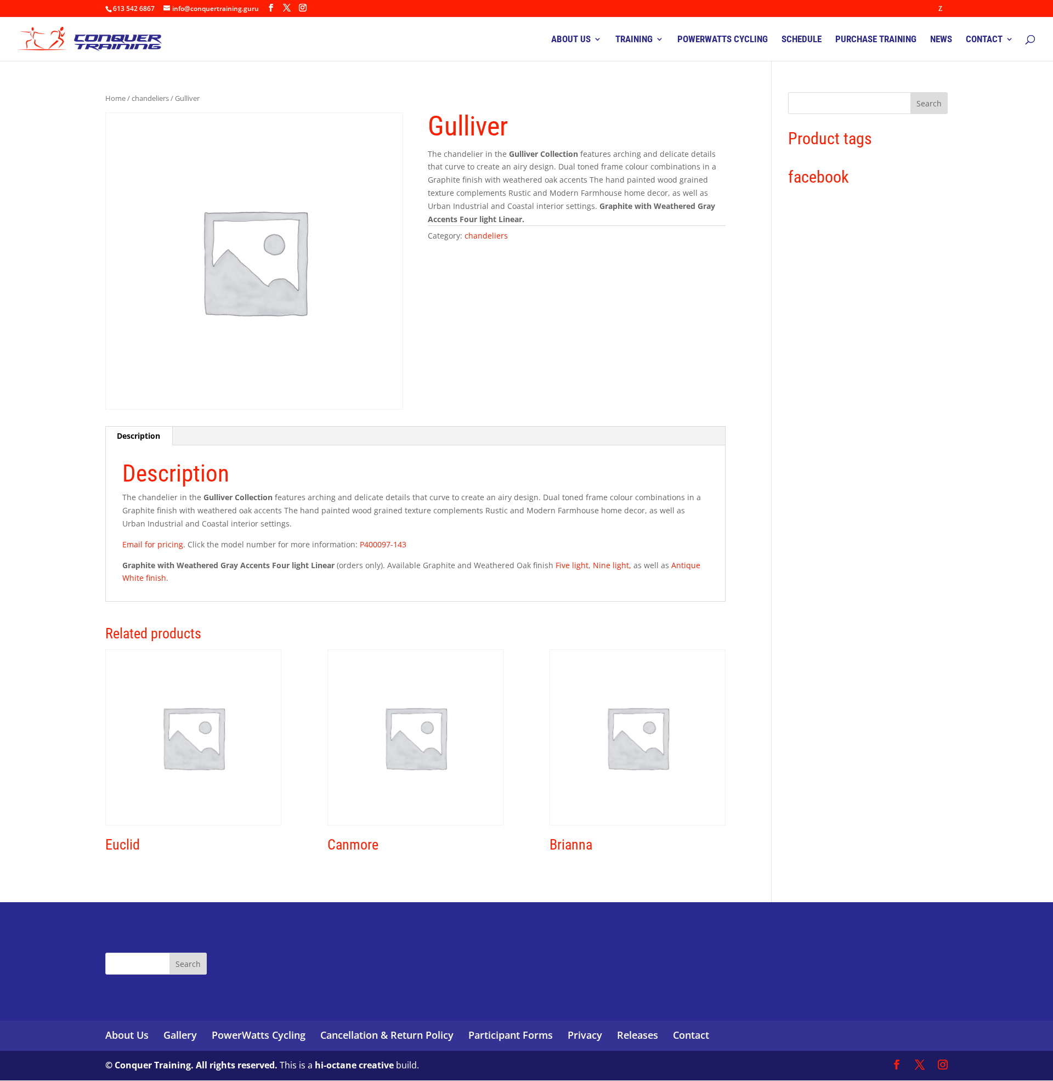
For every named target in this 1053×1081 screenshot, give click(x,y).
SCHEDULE (802, 39)
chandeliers (150, 98)
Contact (691, 1035)
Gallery (180, 1035)
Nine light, (612, 565)
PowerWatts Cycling (258, 1035)
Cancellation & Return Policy (387, 1035)
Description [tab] (138, 436)
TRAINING (634, 39)
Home (115, 98)
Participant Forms (510, 1035)
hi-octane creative (354, 1065)
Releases (637, 1035)
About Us (127, 1035)
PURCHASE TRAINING (875, 39)
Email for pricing (152, 544)
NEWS (941, 39)
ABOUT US (571, 39)
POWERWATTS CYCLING (722, 39)
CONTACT (984, 39)
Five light (572, 565)
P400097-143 (383, 544)
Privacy (585, 1035)
